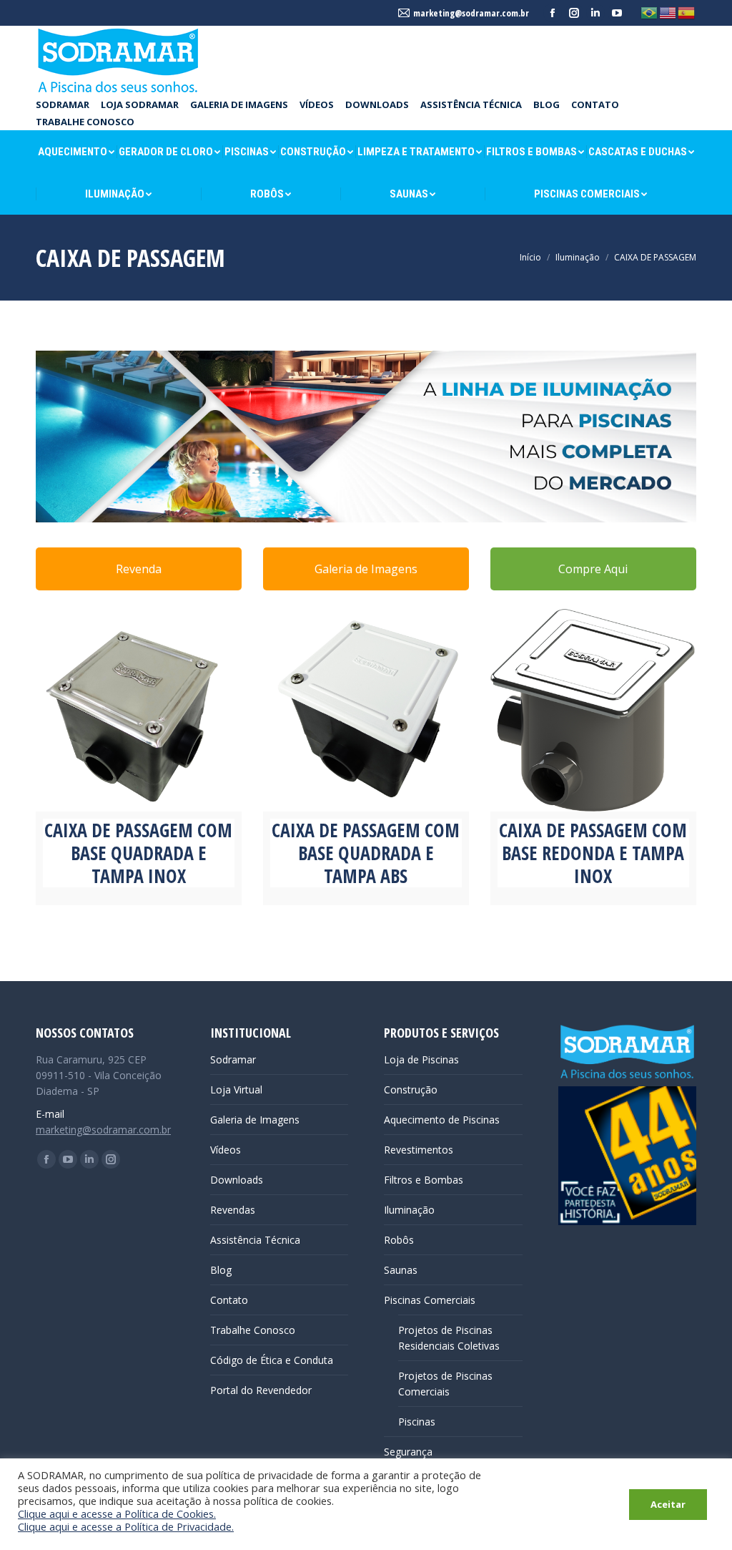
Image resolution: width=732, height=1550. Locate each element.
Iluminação (409, 1210)
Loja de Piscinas (421, 1059)
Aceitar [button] (668, 1504)
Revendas (232, 1210)
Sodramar (233, 1059)
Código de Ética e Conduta (271, 1360)
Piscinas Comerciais (429, 1300)
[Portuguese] (649, 12)
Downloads (236, 1179)
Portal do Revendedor (261, 1390)
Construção (410, 1089)
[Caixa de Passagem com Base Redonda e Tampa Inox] (593, 708)
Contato (229, 1300)
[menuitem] (62, 104)
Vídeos (225, 1149)
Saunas (400, 1270)
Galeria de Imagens (366, 569)
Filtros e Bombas (423, 1179)
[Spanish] (687, 12)
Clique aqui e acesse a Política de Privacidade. (126, 1526)
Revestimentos (418, 1149)
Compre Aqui (593, 569)
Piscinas (416, 1421)
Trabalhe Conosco (252, 1330)
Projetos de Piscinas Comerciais (445, 1383)
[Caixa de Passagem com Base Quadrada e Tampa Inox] (139, 708)
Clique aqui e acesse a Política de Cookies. (117, 1513)
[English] (668, 12)
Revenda (139, 569)
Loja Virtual (236, 1089)
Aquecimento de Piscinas (442, 1119)
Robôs (399, 1240)
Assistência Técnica (255, 1240)
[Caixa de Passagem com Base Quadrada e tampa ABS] (366, 708)
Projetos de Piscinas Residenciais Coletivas (449, 1337)
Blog (221, 1270)
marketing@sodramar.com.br (103, 1129)
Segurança (408, 1451)
